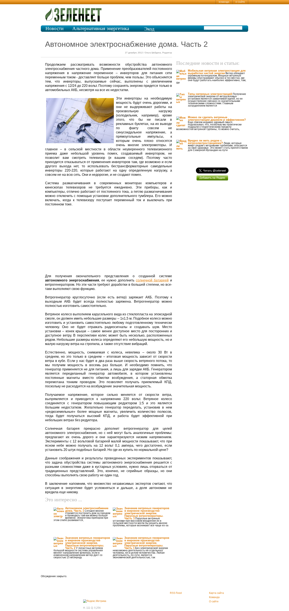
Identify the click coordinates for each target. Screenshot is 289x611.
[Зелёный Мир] (74, 13)
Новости (54, 28)
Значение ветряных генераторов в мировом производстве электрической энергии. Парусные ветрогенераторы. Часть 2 (87, 543)
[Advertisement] (108, 240)
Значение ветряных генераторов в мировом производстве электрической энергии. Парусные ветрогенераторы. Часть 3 (146, 513)
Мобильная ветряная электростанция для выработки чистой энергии (217, 72)
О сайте (240, 2)
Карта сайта (216, 593)
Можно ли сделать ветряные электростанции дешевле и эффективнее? (217, 118)
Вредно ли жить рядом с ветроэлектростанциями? (205, 142)
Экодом (149, 31)
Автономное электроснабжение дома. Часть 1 (86, 509)
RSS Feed (176, 593)
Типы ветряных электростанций (210, 94)
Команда (224, 2)
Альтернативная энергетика (100, 28)
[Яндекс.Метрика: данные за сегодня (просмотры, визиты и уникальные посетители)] (94, 601)
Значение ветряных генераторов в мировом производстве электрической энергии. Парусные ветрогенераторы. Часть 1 (146, 543)
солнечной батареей (152, 280)
